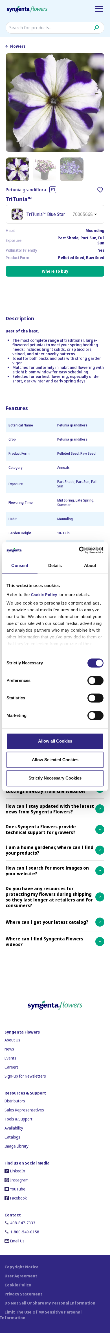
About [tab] (90, 565)
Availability (14, 1128)
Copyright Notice (22, 1266)
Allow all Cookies (55, 741)
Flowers (17, 46)
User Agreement (21, 1276)
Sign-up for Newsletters (25, 1076)
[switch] (95, 680)
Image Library (16, 1146)
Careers (12, 1067)
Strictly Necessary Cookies (55, 778)
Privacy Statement (23, 1294)
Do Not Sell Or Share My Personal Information (50, 1303)
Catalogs (12, 1137)
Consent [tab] (19, 565)
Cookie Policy (44, 595)
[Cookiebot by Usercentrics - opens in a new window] (79, 550)
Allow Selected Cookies (55, 759)
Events (10, 1058)
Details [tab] (55, 565)
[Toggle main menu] (99, 9)
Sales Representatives (24, 1110)
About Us (12, 1040)
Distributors (15, 1101)
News (9, 1049)
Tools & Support (18, 1119)
